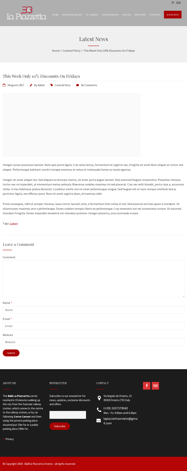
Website (8, 334)
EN (178, 2)
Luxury (14, 223)
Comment (9, 257)
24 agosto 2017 (15, 85)
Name (7, 302)
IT (173, 2)
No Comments (89, 85)
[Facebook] (146, 386)
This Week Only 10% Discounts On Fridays (41, 76)
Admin (41, 85)
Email (7, 318)
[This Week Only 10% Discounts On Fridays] (72, 155)
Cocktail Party (62, 85)
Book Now (173, 14)
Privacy (9, 439)
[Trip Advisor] (155, 386)
